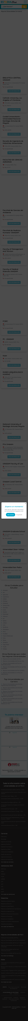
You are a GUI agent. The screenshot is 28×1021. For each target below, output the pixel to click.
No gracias (19, 514)
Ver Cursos (10, 514)
